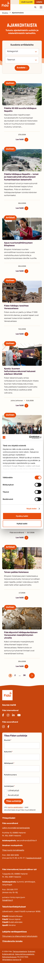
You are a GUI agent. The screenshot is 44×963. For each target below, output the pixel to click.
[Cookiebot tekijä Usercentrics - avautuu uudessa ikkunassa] (31, 437)
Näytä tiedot (31, 509)
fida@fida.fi (7, 900)
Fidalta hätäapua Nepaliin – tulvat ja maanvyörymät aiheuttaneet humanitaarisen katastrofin (21, 177)
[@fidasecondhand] (3, 727)
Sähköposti (8, 763)
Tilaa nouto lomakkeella (13, 850)
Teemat (11, 60)
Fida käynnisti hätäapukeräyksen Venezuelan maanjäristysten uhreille (21, 635)
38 (24, 675)
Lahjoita (39, 2)
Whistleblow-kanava (10, 960)
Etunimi (7, 740)
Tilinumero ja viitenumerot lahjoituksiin (19, 936)
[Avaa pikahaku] (35, 7)
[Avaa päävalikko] (41, 7)
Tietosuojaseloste (20, 952)
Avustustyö (13, 795)
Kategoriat (13, 51)
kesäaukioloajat (33, 858)
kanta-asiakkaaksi (15, 807)
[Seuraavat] (33, 675)
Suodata (21, 68)
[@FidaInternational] (3, 715)
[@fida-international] (13, 715)
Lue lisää (20, 140)
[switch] (38, 485)
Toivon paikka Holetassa (16, 572)
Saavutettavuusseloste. (24, 954)
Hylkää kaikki (22, 524)
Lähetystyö (13, 791)
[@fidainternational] (8, 715)
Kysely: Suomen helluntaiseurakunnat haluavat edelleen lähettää (19, 371)
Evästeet (31, 952)
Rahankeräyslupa (9, 957)
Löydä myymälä (27, 2)
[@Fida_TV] (19, 715)
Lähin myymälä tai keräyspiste (16, 828)
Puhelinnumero (10, 775)
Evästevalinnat (8, 954)
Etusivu (5, 13)
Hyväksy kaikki (22, 516)
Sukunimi (8, 752)
